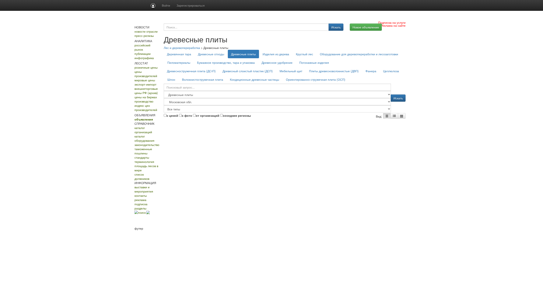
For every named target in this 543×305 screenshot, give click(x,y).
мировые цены (144, 80)
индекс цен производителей (145, 107)
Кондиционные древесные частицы (254, 79)
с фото (187, 115)
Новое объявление (366, 27)
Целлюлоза (391, 71)
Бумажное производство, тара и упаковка (226, 62)
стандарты (141, 157)
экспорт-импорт (145, 84)
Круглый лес (304, 54)
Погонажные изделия (314, 62)
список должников (141, 176)
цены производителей (145, 73)
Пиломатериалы (178, 62)
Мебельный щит (291, 71)
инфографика (144, 58)
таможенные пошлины (143, 151)
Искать (336, 27)
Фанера (370, 71)
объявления (143, 119)
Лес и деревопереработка (182, 48)
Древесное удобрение (277, 62)
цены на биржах (145, 97)
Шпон (171, 79)
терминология (144, 161)
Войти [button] (166, 5)
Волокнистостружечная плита (202, 79)
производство (143, 101)
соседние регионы (237, 115)
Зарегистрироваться (190, 5)
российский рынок (142, 47)
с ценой (172, 115)
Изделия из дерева (276, 54)
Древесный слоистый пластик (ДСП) (248, 71)
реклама (140, 200)
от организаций (207, 115)
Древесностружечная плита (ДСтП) (191, 71)
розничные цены (146, 67)
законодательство (146, 145)
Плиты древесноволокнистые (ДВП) (334, 71)
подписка (140, 204)
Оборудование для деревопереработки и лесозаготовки (359, 54)
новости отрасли (146, 31)
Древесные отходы (211, 54)
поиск (142, 212)
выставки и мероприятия (143, 189)
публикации (142, 53)
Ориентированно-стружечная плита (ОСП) (315, 79)
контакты (140, 195)
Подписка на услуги (392, 22)
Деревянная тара (179, 54)
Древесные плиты (243, 54)
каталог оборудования (144, 138)
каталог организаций (143, 130)
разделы (140, 208)
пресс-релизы (144, 35)
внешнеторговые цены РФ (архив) (146, 90)
